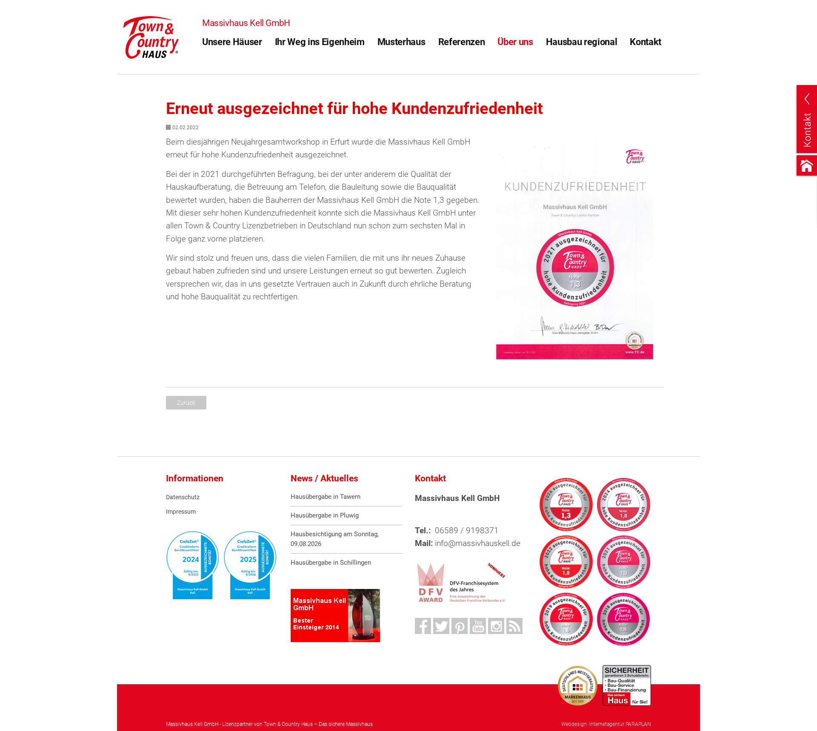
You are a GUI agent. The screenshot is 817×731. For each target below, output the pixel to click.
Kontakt (645, 42)
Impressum (181, 511)
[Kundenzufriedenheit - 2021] (623, 562)
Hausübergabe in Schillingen (331, 562)
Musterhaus (401, 42)
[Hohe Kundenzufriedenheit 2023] (623, 504)
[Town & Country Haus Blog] (514, 626)
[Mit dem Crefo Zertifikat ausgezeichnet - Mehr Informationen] (192, 565)
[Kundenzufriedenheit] (574, 249)
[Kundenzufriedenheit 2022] (566, 562)
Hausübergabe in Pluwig (325, 515)
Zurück (186, 402)
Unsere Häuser (232, 42)
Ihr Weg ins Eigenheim (320, 42)
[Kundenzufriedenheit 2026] (566, 504)
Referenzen (461, 42)
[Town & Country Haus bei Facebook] (423, 626)
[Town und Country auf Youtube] (478, 626)
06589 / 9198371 (467, 530)
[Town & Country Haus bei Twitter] (441, 626)
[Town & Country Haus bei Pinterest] (459, 626)
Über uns (515, 42)
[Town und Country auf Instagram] (496, 626)
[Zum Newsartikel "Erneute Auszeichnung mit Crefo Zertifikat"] (250, 565)
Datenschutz (183, 497)
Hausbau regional (581, 42)
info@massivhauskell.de (477, 543)
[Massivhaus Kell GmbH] (151, 37)
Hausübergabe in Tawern (325, 497)
